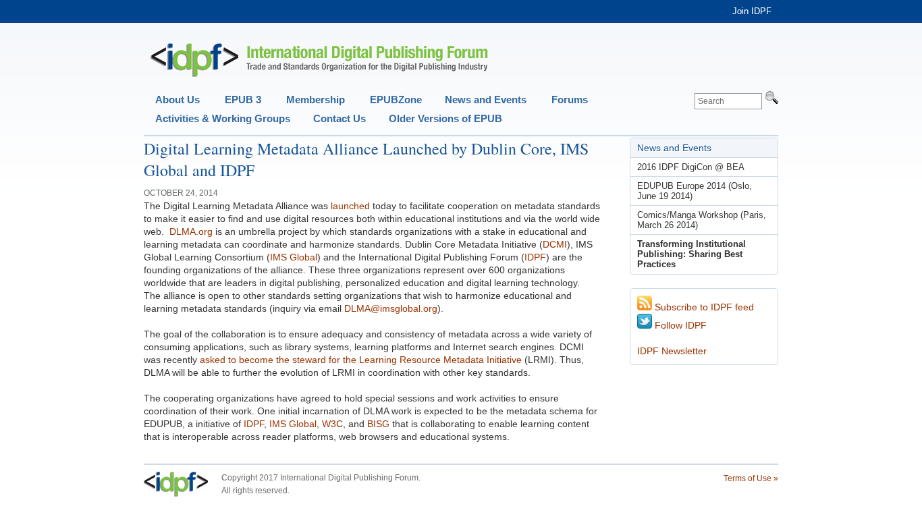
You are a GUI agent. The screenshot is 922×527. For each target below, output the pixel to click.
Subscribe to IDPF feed (703, 307)
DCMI (555, 244)
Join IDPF (751, 11)
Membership (315, 99)
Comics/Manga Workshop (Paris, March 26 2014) (701, 220)
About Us (177, 99)
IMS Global (293, 257)
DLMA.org (191, 231)
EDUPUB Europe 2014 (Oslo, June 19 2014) (694, 191)
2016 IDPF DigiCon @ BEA (690, 167)
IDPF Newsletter (672, 350)
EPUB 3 (243, 99)
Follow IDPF (679, 325)
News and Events (485, 99)
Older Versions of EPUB (445, 118)
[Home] (319, 60)
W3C (332, 423)
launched (350, 205)
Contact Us (339, 118)
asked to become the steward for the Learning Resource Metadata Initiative (361, 359)
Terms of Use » (751, 478)
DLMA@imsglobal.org (390, 308)
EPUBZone (396, 99)
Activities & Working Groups (222, 118)
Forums (569, 99)
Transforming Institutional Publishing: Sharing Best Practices (691, 254)
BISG (378, 423)
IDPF (535, 257)
